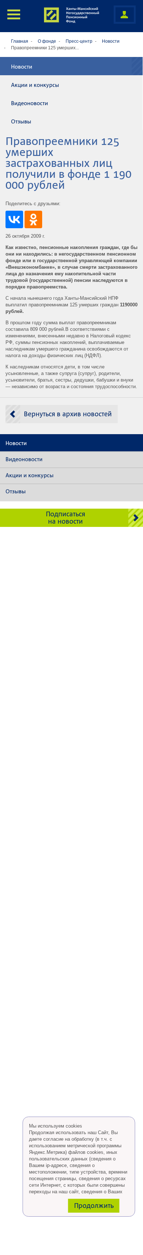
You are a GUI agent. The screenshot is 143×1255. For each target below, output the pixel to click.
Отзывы (21, 121)
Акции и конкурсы (35, 85)
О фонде (47, 41)
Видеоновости (29, 103)
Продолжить (94, 1205)
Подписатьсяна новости (65, 517)
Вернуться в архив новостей (68, 414)
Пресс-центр (79, 41)
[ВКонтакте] (14, 219)
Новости (111, 41)
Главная (19, 41)
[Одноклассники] (33, 219)
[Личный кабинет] (125, 14)
